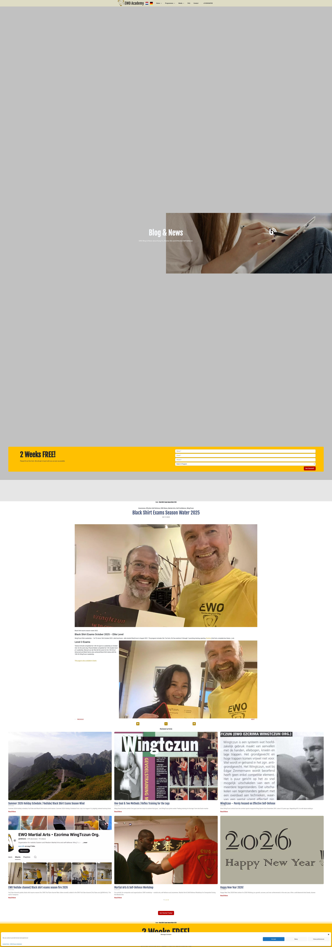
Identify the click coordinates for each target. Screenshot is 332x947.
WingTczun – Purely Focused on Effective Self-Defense (247, 803)
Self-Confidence (181, 508)
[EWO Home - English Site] (131, 3)
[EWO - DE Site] (151, 3)
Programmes (169, 3)
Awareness (141, 508)
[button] (328, 934)
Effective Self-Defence (153, 508)
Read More (12, 811)
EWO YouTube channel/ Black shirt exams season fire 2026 (38, 887)
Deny (296, 939)
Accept (273, 939)
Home (158, 3)
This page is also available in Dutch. (86, 661)
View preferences (318, 939)
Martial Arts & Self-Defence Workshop (133, 887)
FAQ (189, 3)
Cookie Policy (6, 944)
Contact (196, 3)
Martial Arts (172, 508)
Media (180, 3)
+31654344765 (208, 3)
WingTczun (190, 508)
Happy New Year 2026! (232, 887)
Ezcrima (208, 638)
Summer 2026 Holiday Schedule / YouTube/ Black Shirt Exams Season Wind (46, 803)
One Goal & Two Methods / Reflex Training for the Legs (142, 803)
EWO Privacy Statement (16, 944)
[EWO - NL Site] (147, 3)
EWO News (164, 508)
